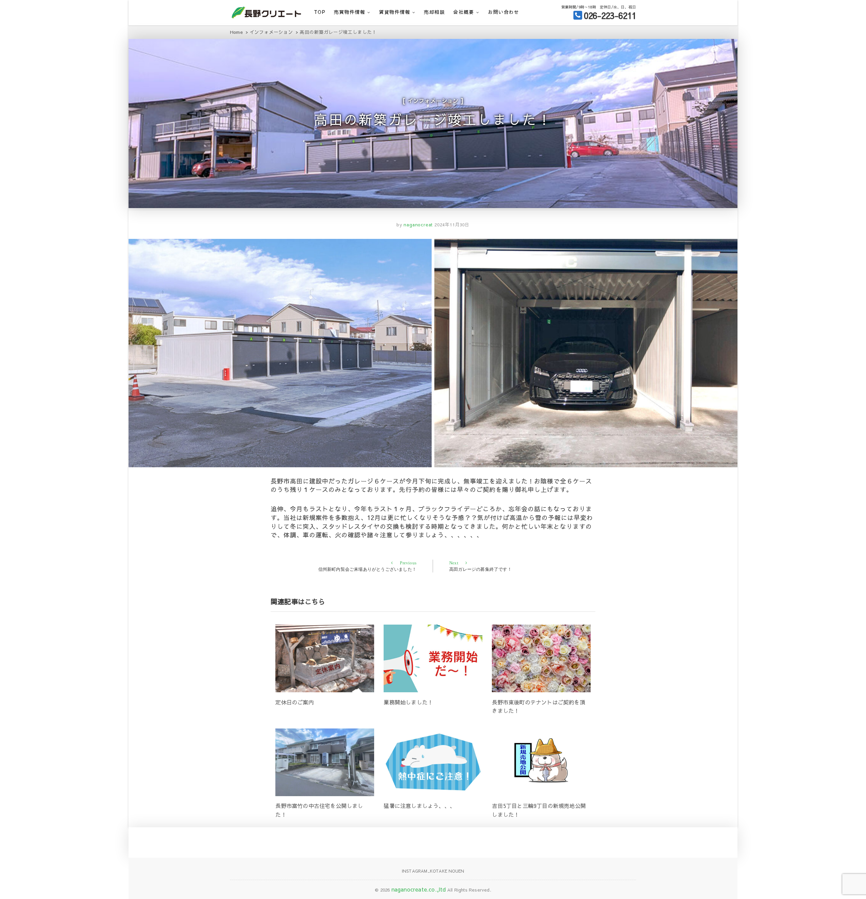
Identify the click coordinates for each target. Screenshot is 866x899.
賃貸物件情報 (394, 11)
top (319, 11)
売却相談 (434, 11)
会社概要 (463, 11)
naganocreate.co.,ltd (418, 889)
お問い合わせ (503, 11)
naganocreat (417, 225)
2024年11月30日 (452, 225)
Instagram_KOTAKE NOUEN (433, 871)
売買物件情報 (349, 11)
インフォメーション (433, 100)
